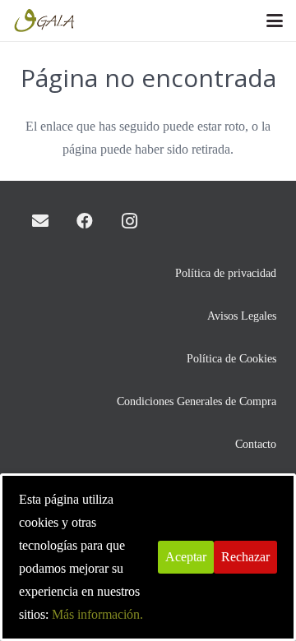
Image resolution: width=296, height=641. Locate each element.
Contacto (255, 443)
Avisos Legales (241, 315)
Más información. (97, 614)
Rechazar (245, 557)
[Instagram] (129, 221)
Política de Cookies (231, 358)
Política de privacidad (225, 272)
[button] (275, 20)
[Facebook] (84, 221)
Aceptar (185, 557)
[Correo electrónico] (40, 221)
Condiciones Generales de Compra (196, 401)
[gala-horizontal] (45, 20)
